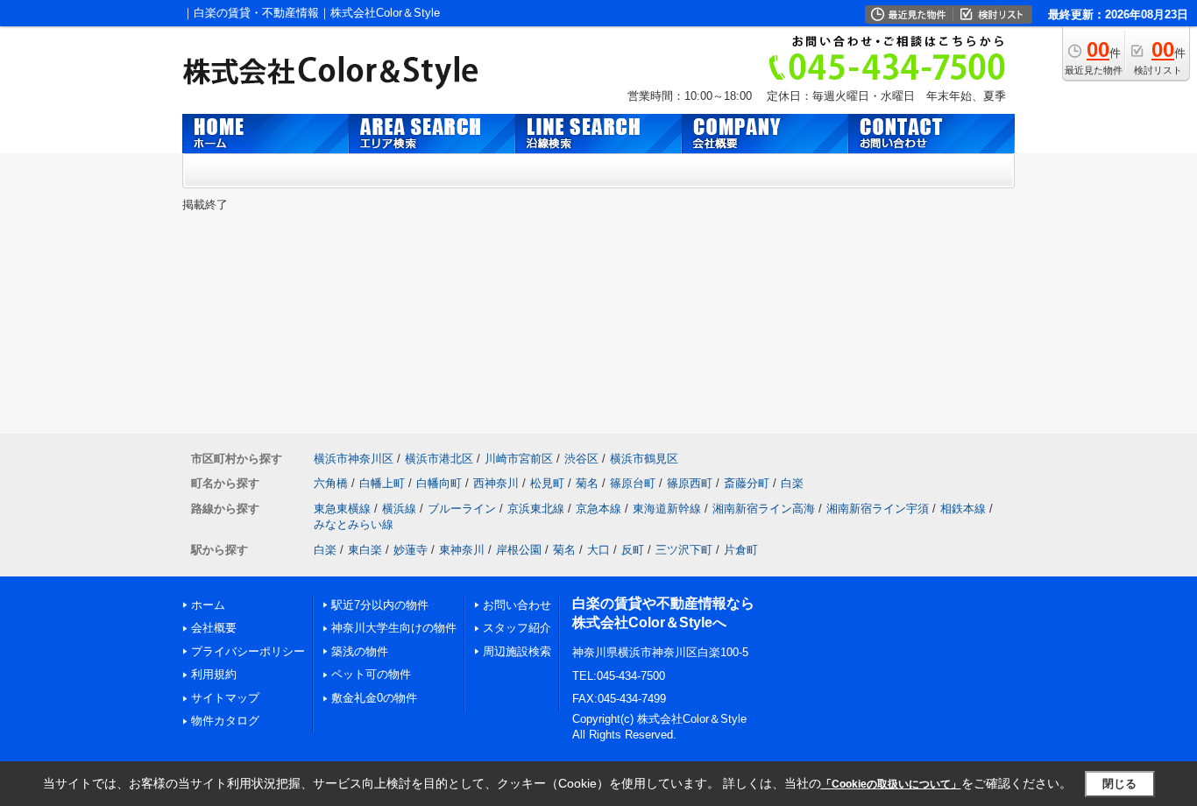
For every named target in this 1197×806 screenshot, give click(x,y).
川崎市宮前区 (519, 458)
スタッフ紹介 (517, 627)
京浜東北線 (535, 508)
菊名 (587, 483)
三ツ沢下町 (683, 549)
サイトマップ (225, 697)
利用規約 (214, 674)
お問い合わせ (517, 605)
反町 (632, 549)
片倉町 (741, 549)
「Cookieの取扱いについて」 (891, 784)
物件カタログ (225, 720)
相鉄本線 (963, 508)
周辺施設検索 (517, 651)
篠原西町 (689, 483)
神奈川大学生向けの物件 (394, 627)
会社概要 (214, 627)
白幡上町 (382, 483)
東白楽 (365, 549)
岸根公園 (519, 549)
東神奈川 (462, 549)
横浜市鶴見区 (644, 458)
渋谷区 (581, 458)
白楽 (792, 483)
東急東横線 (342, 508)
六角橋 (331, 483)
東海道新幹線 (667, 508)
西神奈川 (496, 483)
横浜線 (399, 508)
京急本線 (598, 508)
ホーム (208, 605)
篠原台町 (632, 483)
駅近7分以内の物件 (380, 605)
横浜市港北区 (439, 458)
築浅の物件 (359, 651)
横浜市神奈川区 (353, 458)
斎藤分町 (746, 483)
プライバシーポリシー (248, 651)
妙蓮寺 (410, 549)
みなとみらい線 (353, 524)
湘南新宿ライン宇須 (877, 508)
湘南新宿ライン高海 (763, 508)
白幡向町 (439, 483)
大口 (598, 549)
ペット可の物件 (371, 674)
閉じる (1119, 783)
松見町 (547, 483)
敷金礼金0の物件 (374, 697)
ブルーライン (462, 508)
